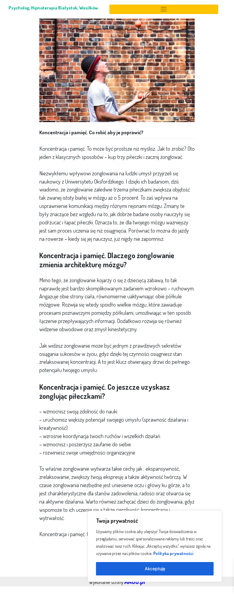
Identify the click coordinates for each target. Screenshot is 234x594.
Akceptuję (155, 568)
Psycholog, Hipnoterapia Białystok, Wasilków (53, 8)
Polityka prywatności (173, 553)
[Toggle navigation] (163, 9)
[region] (155, 546)
